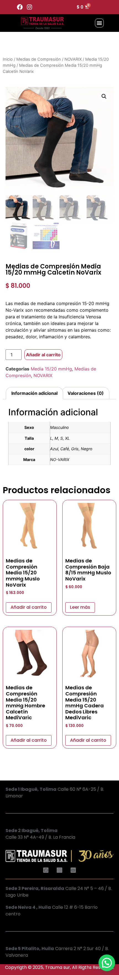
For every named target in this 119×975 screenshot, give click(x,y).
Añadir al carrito (43, 354)
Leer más (80, 607)
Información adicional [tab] (34, 393)
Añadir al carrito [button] (29, 607)
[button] (99, 23)
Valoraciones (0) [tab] (86, 393)
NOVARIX (73, 59)
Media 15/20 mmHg (51, 369)
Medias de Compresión (38, 59)
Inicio (8, 59)
